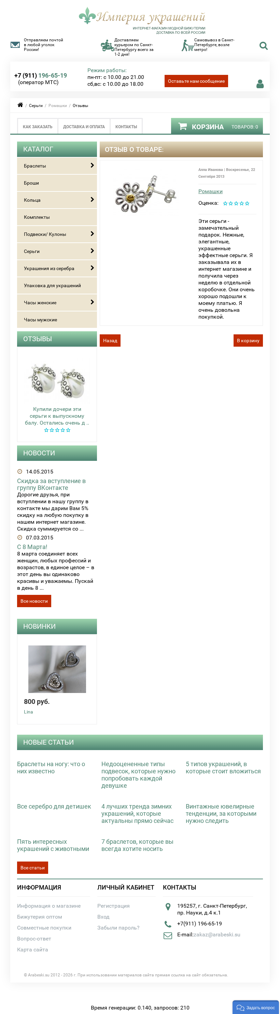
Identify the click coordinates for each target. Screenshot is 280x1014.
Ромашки (210, 191)
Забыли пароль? (118, 927)
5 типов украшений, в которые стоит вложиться (223, 767)
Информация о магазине (49, 906)
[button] (256, 1007)
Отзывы (80, 105)
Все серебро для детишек (54, 806)
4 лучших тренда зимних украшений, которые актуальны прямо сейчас (137, 813)
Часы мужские (40, 319)
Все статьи (32, 867)
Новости (39, 453)
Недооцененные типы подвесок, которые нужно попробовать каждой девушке (138, 774)
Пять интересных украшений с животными (53, 845)
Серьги (36, 105)
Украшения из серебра (49, 268)
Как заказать (38, 126)
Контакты (126, 126)
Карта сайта (32, 949)
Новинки (39, 626)
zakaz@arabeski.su (217, 934)
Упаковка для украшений (52, 285)
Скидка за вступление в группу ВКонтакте (51, 484)
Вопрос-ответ (34, 938)
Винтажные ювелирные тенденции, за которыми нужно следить (221, 813)
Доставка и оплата (84, 126)
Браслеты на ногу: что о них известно (51, 767)
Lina (28, 712)
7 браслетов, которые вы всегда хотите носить (137, 845)
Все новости (34, 601)
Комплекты (37, 217)
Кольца (32, 200)
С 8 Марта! (32, 546)
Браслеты (35, 166)
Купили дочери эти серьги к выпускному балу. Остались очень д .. (57, 416)
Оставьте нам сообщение (196, 81)
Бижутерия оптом (39, 916)
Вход (103, 916)
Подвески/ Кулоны (45, 234)
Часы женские (40, 302)
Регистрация (113, 906)
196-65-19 (40, 75)
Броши (31, 183)
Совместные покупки (44, 927)
